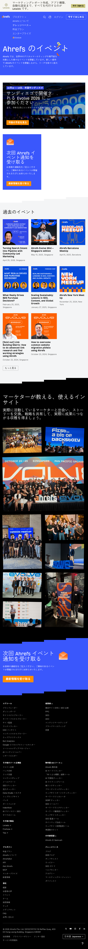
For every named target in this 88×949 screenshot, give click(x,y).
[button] (44, 17)
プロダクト (18, 17)
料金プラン (18, 29)
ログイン (58, 17)
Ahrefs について (21, 21)
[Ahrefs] (7, 17)
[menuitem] (21, 18)
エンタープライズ (22, 33)
